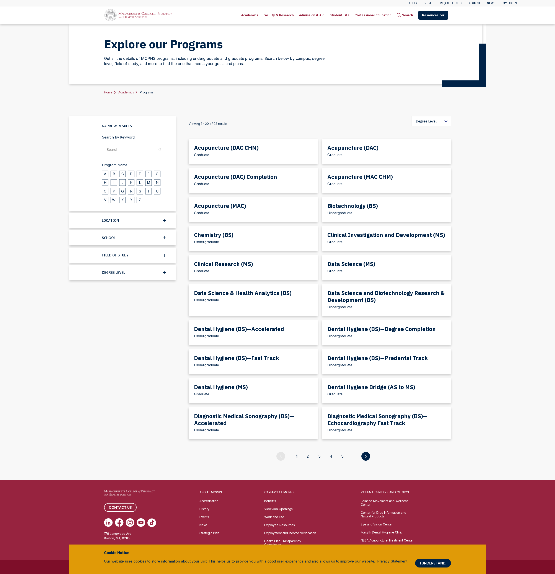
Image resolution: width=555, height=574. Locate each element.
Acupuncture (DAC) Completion (235, 176)
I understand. (433, 563)
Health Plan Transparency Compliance (282, 542)
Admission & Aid (311, 15)
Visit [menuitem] (428, 3)
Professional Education (373, 15)
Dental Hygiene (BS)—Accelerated (239, 329)
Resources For (433, 15)
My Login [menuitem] (510, 3)
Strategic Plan (209, 533)
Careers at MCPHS (279, 492)
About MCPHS (210, 492)
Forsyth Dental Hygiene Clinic (382, 532)
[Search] (160, 149)
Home (108, 92)
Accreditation (208, 501)
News (203, 525)
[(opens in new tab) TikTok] (151, 522)
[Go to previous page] (280, 456)
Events (204, 517)
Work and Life (274, 517)
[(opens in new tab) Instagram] (130, 522)
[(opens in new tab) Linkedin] (108, 522)
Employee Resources (279, 525)
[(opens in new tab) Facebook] (119, 522)
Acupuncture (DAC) (353, 147)
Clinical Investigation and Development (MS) (386, 234)
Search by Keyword (118, 137)
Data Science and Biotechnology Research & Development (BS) (386, 296)
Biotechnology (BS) (352, 205)
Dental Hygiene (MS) (221, 387)
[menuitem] (249, 15)
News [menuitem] (491, 3)
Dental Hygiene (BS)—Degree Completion (381, 329)
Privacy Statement (392, 561)
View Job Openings (278, 509)
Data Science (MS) (351, 263)
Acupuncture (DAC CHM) (226, 147)
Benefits (270, 501)
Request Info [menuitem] (451, 3)
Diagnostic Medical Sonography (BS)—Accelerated (244, 419)
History (204, 509)
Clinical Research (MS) (223, 263)
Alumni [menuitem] (474, 3)
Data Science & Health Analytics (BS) (243, 293)
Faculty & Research (278, 15)
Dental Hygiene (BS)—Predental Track (377, 358)
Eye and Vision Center (377, 524)
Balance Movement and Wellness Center (384, 502)
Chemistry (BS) (213, 234)
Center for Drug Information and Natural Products (383, 514)
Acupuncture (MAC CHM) (360, 176)
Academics (249, 15)
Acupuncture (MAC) (220, 205)
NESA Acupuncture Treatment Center (387, 540)
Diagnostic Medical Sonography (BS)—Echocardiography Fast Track (377, 419)
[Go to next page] (365, 456)
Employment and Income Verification (290, 533)
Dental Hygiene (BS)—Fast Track (236, 358)
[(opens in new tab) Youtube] (141, 522)
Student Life (339, 15)
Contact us (120, 507)
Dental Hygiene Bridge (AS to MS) (371, 387)
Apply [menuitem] (413, 3)
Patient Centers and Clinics (385, 492)
